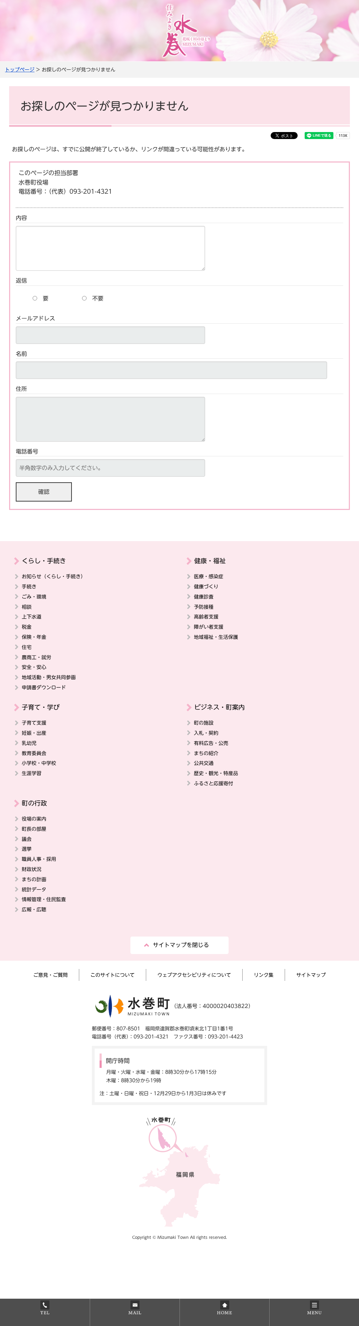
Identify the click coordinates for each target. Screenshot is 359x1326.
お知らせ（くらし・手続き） (54, 576)
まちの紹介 (206, 753)
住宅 (27, 647)
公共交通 (204, 763)
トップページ (19, 69)
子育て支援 (34, 722)
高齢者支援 (206, 616)
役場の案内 (34, 818)
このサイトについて (112, 975)
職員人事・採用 (39, 859)
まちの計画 (34, 879)
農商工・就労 (36, 657)
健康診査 (204, 596)
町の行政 (34, 803)
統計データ (34, 889)
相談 (27, 606)
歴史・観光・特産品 (216, 773)
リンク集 (263, 975)
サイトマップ (311, 975)
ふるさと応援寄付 (213, 783)
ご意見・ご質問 (50, 975)
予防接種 (204, 606)
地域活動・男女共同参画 (49, 677)
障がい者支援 (208, 626)
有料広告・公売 (211, 743)
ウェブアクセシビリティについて (194, 975)
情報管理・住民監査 (44, 899)
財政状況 (31, 869)
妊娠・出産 (34, 732)
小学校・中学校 (39, 763)
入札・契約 (206, 732)
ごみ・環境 (34, 596)
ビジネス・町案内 (219, 707)
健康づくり (206, 586)
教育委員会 (34, 753)
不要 (97, 298)
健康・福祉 (210, 561)
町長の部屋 (34, 828)
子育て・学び (41, 707)
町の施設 (204, 722)
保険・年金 (34, 637)
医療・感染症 (208, 576)
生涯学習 (31, 773)
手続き (29, 586)
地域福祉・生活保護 (216, 637)
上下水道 (31, 616)
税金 (27, 626)
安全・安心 (34, 667)
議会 (27, 839)
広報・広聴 (34, 909)
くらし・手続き (44, 561)
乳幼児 (29, 743)
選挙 (27, 848)
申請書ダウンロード (44, 687)
